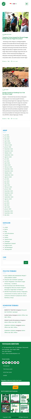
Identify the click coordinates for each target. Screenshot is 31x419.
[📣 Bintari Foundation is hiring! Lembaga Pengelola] (24, 408)
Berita (5, 61)
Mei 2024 (6, 183)
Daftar (15, 387)
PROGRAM (6, 366)
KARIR (5, 375)
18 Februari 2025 (6, 34)
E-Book (6, 235)
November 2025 (8, 151)
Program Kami (8, 245)
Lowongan (7, 241)
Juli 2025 (6, 159)
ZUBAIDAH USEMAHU (10, 325)
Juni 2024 (6, 181)
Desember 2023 (8, 191)
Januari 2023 (7, 209)
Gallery (6, 237)
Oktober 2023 (8, 195)
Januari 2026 (7, 147)
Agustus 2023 (8, 199)
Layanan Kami (8, 239)
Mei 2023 (6, 205)
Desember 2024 (8, 169)
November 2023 (8, 193)
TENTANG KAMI (7, 369)
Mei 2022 (6, 215)
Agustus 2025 (8, 157)
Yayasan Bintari (15, 417)
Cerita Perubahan (9, 233)
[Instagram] (9, 362)
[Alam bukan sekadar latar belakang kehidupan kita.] (15, 398)
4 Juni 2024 (5, 89)
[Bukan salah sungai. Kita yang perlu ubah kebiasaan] (5, 408)
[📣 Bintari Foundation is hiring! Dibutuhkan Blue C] (24, 398)
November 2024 (8, 171)
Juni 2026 (6, 137)
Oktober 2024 (8, 173)
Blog (5, 231)
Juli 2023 (6, 201)
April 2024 (7, 185)
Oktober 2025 (8, 153)
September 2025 (8, 155)
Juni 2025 (6, 161)
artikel (6, 227)
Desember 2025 (8, 149)
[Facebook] (3, 362)
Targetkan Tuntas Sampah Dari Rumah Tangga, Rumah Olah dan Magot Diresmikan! (15, 38)
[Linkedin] (6, 362)
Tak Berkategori (8, 247)
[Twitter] (15, 362)
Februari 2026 (8, 145)
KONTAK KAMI (7, 372)
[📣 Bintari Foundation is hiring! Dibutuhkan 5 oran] (15, 408)
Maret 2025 (7, 165)
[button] (26, 3)
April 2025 (7, 163)
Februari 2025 (8, 167)
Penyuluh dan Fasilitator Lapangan (13, 279)
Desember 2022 (8, 211)
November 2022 (8, 213)
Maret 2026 (7, 143)
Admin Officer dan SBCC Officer (12, 322)
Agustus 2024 (8, 177)
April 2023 (7, 207)
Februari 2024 (8, 187)
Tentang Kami (8, 249)
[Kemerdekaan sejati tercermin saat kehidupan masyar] (5, 398)
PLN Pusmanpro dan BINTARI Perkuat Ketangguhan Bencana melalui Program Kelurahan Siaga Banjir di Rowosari (15, 287)
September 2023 (8, 197)
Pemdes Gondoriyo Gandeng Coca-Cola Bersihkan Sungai (13, 93)
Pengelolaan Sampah (10, 243)
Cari (4, 257)
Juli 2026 (6, 135)
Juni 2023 (6, 203)
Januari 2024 (7, 189)
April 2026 (7, 141)
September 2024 (8, 175)
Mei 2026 (6, 139)
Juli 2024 (6, 179)
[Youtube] (18, 362)
